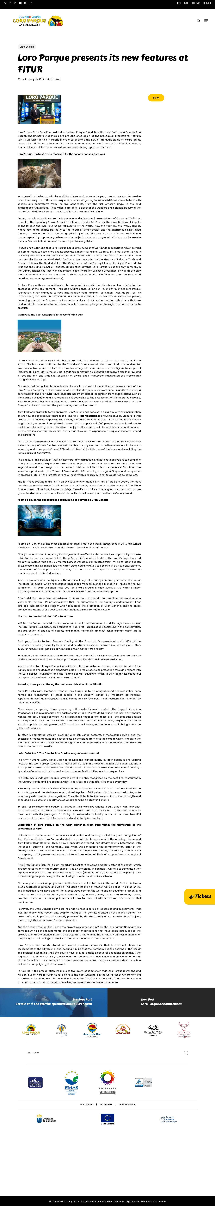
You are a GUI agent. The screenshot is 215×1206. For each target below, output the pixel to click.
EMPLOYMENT (87, 1104)
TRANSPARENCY (127, 1104)
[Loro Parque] (107, 1083)
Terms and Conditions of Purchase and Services (98, 1201)
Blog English (27, 46)
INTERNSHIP (106, 1104)
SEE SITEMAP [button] (33, 1052)
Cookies (162, 1201)
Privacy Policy (148, 1201)
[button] (206, 20)
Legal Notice (132, 1201)
